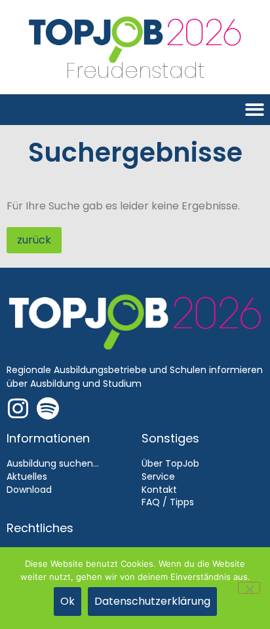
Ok (67, 601)
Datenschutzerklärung (152, 601)
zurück (34, 239)
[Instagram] (18, 408)
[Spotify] (47, 408)
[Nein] (249, 588)
